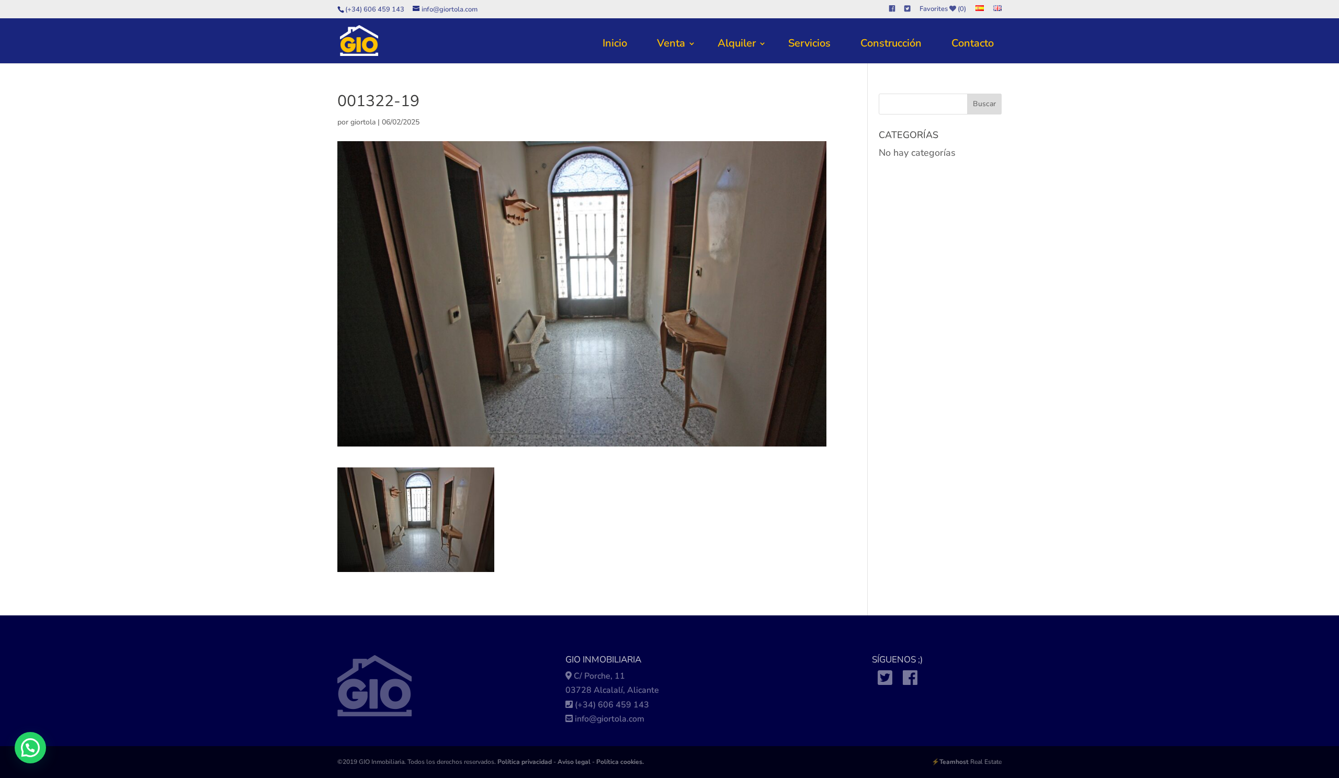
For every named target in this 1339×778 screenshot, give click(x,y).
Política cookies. (620, 762)
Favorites (943, 9)
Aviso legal (574, 762)
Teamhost (954, 762)
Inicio (615, 43)
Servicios (809, 43)
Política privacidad (524, 762)
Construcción (891, 43)
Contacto (972, 43)
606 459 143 (623, 705)
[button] (30, 747)
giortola (363, 122)
